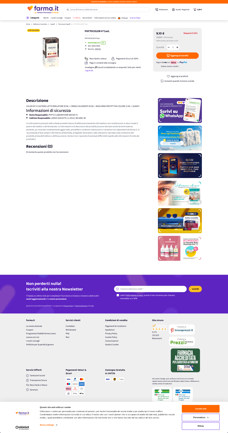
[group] (90, 35)
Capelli (52, 24)
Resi (67, 337)
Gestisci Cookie (112, 344)
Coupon (29, 329)
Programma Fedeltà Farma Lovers (41, 333)
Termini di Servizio (81, 306)
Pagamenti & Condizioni (115, 326)
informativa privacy (134, 295)
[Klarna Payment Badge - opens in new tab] (174, 62)
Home (28, 24)
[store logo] (43, 10)
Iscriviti (195, 289)
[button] (32, 17)
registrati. (89, 70)
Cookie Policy (111, 337)
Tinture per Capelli (64, 24)
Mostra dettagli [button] (47, 425)
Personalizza (199, 417)
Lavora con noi (32, 337)
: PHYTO (97, 49)
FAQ (67, 333)
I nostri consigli (33, 340)
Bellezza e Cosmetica (40, 24)
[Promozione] (180, 110)
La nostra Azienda (34, 326)
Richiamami (71, 329)
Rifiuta (201, 426)
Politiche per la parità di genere (40, 344)
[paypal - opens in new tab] (183, 62)
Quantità (160, 47)
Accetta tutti (200, 409)
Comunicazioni (111, 340)
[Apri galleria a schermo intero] (50, 52)
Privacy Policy (68, 306)
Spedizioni (110, 329)
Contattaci (70, 326)
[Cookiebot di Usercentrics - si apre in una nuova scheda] (22, 428)
